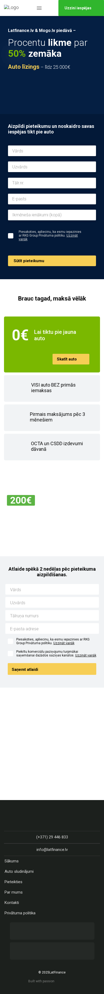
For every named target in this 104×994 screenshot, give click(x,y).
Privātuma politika (20, 913)
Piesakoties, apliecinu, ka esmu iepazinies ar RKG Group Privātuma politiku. (53, 641)
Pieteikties (13, 881)
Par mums (14, 892)
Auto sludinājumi (19, 871)
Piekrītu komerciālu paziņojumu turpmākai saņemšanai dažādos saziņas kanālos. (56, 653)
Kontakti (12, 902)
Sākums (12, 861)
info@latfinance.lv (52, 849)
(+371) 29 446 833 (52, 837)
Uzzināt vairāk (63, 643)
